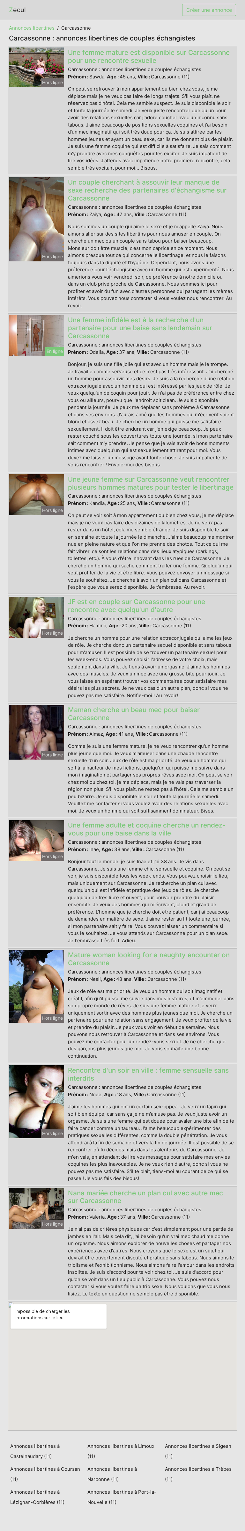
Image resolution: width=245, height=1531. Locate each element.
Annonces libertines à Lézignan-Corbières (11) (37, 1497)
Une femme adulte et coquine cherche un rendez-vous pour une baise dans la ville (147, 829)
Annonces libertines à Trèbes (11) (198, 1474)
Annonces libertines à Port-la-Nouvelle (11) (121, 1497)
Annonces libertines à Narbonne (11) (112, 1474)
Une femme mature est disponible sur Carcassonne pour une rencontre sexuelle (149, 56)
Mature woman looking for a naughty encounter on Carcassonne (149, 959)
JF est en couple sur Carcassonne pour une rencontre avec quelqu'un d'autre (136, 606)
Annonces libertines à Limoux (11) (120, 1451)
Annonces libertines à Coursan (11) (45, 1474)
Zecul (17, 10)
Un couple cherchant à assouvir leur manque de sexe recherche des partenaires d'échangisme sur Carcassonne (147, 190)
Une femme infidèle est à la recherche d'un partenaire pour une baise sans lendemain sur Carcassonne (140, 328)
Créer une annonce (209, 10)
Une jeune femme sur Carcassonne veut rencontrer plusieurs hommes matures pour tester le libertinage (151, 483)
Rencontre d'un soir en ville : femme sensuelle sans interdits (148, 1074)
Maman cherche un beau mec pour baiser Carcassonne (134, 714)
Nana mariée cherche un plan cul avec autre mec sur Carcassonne (145, 1197)
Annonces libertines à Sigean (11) (198, 1451)
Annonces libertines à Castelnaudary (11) (35, 1451)
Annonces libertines (32, 28)
